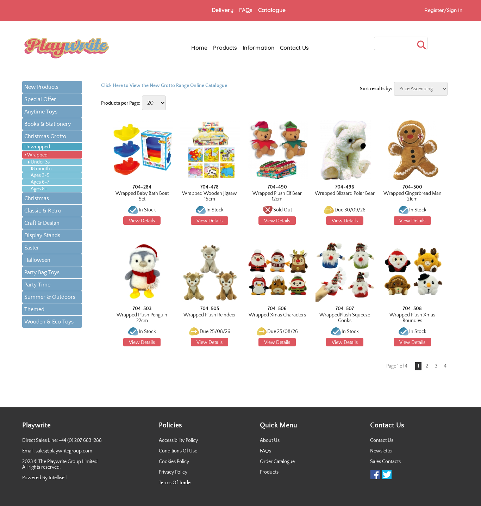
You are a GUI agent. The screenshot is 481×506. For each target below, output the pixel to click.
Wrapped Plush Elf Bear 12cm (277, 196)
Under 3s (40, 162)
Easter (31, 248)
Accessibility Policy (178, 440)
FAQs (265, 451)
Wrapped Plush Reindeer (209, 315)
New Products (41, 87)
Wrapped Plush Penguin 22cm (142, 317)
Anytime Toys (40, 112)
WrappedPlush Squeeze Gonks (344, 317)
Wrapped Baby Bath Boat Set (142, 196)
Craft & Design (42, 223)
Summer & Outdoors (49, 297)
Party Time (37, 285)
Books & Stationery (47, 124)
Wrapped (37, 155)
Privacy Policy (173, 472)
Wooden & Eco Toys (49, 322)
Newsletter (381, 451)
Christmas (36, 198)
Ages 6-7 (40, 182)
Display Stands (42, 235)
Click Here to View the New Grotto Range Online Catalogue (164, 85)
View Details (142, 221)
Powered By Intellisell (44, 478)
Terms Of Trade (174, 483)
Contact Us (381, 440)
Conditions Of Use (178, 451)
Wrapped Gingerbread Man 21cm (412, 196)
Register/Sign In (443, 10)
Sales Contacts (385, 461)
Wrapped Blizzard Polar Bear (345, 193)
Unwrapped (37, 147)
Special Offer (40, 99)
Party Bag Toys (42, 272)
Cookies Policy (174, 461)
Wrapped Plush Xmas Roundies (412, 317)
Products (269, 472)
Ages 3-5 (40, 175)
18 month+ (41, 169)
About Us (270, 440)
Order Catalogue (277, 461)
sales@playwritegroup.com (64, 451)
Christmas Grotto (45, 136)
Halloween (37, 260)
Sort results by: (376, 89)
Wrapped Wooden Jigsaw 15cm (209, 196)
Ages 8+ (39, 189)
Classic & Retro (42, 211)
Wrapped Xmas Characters (277, 315)
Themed (34, 309)
